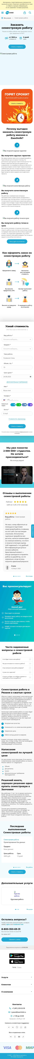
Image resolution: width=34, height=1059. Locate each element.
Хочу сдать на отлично (17, 241)
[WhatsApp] (18, 404)
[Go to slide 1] (13, 576)
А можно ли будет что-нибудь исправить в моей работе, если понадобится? (14, 677)
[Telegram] (13, 404)
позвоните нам (18, 924)
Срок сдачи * (8, 373)
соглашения (17, 433)
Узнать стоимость (17, 47)
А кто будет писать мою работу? (11, 659)
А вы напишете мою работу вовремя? (13, 668)
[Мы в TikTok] (23, 1036)
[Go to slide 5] (19, 576)
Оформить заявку (14, 939)
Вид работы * (8, 335)
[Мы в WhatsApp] (21, 1027)
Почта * (6, 409)
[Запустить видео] (17, 475)
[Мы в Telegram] (8, 1027)
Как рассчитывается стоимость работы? (14, 663)
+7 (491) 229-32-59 (18, 1008)
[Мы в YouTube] (19, 1036)
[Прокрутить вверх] (2, 1056)
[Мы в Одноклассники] (15, 1036)
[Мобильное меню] (2, 12)
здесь (8, 924)
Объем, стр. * (8, 363)
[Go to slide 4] (18, 576)
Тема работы (8, 354)
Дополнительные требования (17, 382)
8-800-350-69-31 (10, 929)
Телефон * (7, 396)
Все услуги (30, 909)
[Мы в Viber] (17, 1027)
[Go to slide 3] (16, 576)
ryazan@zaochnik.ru (18, 1012)
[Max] (30, 404)
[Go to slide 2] (15, 576)
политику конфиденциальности (21, 432)
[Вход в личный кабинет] (24, 12)
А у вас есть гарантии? (9, 672)
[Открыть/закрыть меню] (2, 18)
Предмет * (7, 345)
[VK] (24, 404)
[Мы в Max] (25, 1027)
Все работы (29, 867)
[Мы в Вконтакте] (13, 1027)
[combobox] (17, 339)
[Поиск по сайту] (30, 12)
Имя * (6, 386)
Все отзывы (29, 576)
